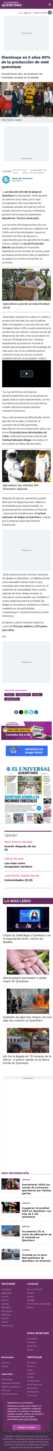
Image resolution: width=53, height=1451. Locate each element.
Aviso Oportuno (35, 1384)
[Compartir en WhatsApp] (26, 712)
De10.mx (31, 1366)
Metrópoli (6, 1307)
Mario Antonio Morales (18, 841)
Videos (4, 1366)
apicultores (12, 699)
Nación (4, 1296)
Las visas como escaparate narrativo (18, 865)
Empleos (31, 1342)
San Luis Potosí (35, 1289)
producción (23, 694)
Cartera (6, 171)
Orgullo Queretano (10, 1387)
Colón (9, 694)
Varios (30, 1349)
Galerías (5, 1363)
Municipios (6, 1311)
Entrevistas (7, 1379)
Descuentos (33, 1392)
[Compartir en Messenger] (31, 712)
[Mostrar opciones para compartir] (50, 12)
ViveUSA (31, 1373)
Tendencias (7, 1325)
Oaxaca (31, 1293)
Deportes (6, 1315)
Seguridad (6, 1293)
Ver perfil (17, 181)
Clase (30, 1370)
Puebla (30, 1296)
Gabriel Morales (13, 858)
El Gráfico (32, 1363)
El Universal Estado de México (38, 1306)
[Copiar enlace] (36, 712)
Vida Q (4, 1322)
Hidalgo (31, 1300)
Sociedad (6, 1289)
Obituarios (32, 1388)
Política (5, 1300)
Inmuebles (32, 1339)
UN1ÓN (30, 1377)
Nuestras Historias (10, 1383)
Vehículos (32, 1346)
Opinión (10, 835)
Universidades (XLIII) (18, 880)
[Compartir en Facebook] (16, 712)
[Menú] (49, 4)
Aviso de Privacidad (27, 1419)
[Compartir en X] (21, 712)
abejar (37, 694)
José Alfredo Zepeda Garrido (21, 875)
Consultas (32, 1395)
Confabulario (33, 1381)
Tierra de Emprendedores (9, 1392)
